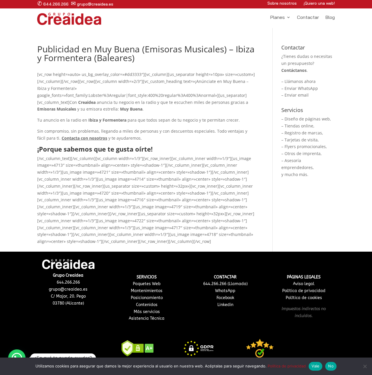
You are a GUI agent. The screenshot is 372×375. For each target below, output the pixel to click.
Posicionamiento (147, 297)
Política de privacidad (304, 290)
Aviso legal (303, 283)
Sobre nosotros (282, 3)
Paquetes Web (146, 283)
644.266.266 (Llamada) (225, 283)
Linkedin (225, 304)
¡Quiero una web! (319, 3)
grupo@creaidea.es (92, 4)
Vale (315, 366)
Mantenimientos (146, 290)
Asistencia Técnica (146, 318)
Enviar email (297, 95)
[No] (365, 366)
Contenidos (147, 304)
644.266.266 (53, 4)
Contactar (308, 17)
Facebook (225, 297)
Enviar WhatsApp (301, 88)
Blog (330, 17)
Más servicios (147, 311)
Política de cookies (304, 297)
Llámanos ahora (300, 81)
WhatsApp (225, 290)
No (331, 366)
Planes (277, 17)
